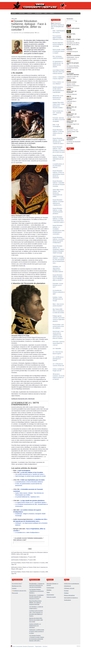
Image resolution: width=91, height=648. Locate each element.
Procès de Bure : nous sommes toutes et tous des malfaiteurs (58, 326)
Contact (52, 13)
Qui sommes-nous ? (17, 583)
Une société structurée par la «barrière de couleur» (30, 474)
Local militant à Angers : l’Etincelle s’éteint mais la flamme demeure (59, 71)
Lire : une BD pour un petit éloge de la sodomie (58, 358)
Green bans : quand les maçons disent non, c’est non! (58, 343)
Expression (21, 13)
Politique (66, 593)
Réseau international (69, 595)
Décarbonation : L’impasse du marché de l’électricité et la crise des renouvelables (36, 585)
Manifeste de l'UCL (16, 586)
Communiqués (50, 587)
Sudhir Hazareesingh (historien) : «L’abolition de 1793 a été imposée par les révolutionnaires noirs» (59, 260)
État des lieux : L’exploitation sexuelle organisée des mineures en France (36, 597)
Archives (29, 13)
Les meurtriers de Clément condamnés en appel (59, 292)
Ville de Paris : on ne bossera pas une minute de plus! (58, 97)
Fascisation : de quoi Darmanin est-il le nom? (58, 285)
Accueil (14, 13)
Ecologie (66, 590)
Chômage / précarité (69, 588)
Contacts (14, 588)
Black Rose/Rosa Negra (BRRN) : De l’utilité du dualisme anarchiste (35, 602)
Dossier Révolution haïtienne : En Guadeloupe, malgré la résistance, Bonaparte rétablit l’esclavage (58, 249)
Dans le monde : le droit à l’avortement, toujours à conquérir (59, 51)
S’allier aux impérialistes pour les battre (32, 480)
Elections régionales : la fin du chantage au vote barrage (58, 44)
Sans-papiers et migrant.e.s (71, 597)
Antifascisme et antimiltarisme (71, 583)
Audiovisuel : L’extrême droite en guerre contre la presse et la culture (36, 631)
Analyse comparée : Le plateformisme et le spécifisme (35, 625)
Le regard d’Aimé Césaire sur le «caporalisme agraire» (31, 502)
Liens (45, 13)
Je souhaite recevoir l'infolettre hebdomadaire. (29, 538)
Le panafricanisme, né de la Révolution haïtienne (29, 482)
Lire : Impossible (57, 348)
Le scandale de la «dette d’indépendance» (27, 532)
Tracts (48, 592)
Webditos (49, 590)
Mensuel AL (54, 24)
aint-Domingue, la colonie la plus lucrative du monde (31, 476)
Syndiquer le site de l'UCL (19, 590)
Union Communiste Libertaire (19, 646)
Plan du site (15, 593)
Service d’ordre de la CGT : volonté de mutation (58, 112)
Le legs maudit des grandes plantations (32, 500)
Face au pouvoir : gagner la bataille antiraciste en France (58, 37)
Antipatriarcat (67, 586)
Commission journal (29, 32)
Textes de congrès (51, 597)
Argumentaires (50, 594)
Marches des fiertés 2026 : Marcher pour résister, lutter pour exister (36, 620)
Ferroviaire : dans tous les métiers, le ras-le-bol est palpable (59, 119)
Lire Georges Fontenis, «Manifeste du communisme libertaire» (36, 591)
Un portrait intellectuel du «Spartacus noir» (27, 497)
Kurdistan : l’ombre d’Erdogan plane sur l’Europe (58, 299)
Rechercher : (70, 18)
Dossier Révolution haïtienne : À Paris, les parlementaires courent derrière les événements (58, 174)
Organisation (38, 13)
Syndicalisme (67, 600)
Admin (78, 646)
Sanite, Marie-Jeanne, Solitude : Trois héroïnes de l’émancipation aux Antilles (58, 193)
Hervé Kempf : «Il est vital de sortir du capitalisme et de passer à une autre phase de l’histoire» (58, 335)
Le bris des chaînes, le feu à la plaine (31, 472)
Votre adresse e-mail (20, 540)
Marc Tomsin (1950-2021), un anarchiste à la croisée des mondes (58, 311)
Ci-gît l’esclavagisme (24, 470)
